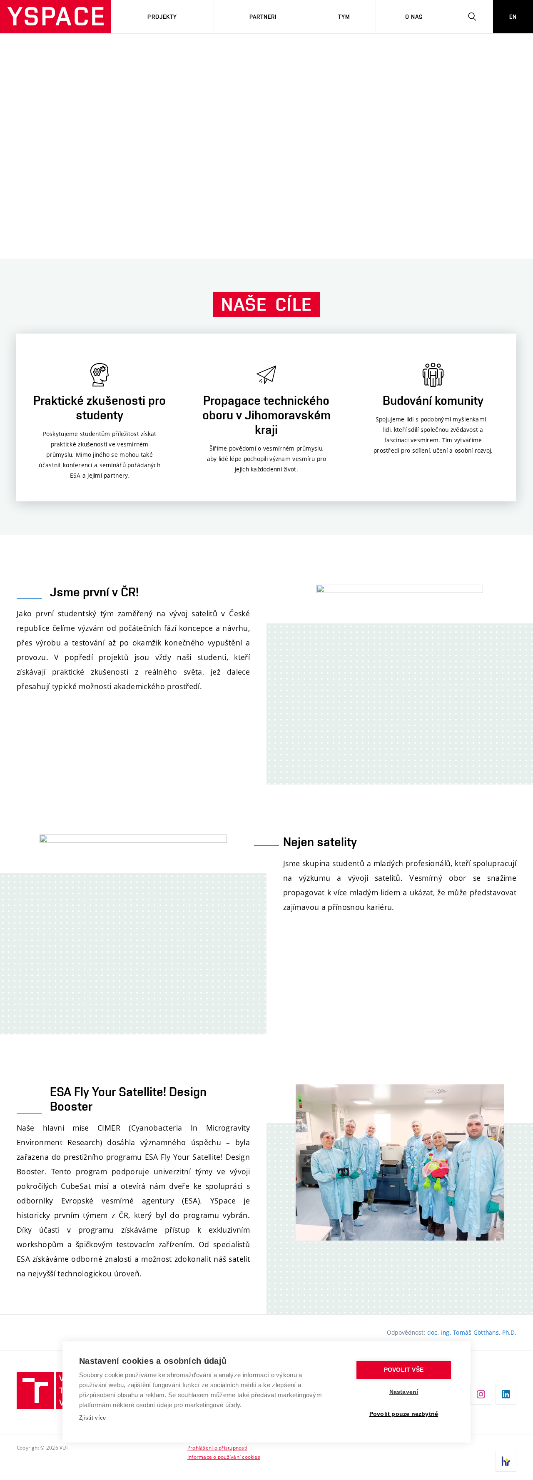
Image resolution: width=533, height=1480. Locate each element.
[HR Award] (506, 1461)
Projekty (162, 16)
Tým (344, 16)
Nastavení (403, 1392)
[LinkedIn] (506, 1394)
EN (513, 16)
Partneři (263, 16)
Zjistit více (92, 1418)
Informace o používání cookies (223, 1456)
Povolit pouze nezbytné (403, 1414)
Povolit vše (403, 1370)
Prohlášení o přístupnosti (217, 1447)
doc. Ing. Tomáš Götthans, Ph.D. (471, 1332)
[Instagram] (481, 1394)
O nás (414, 16)
